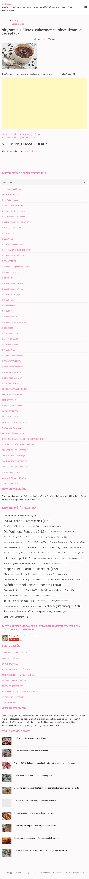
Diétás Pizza (7, 328)
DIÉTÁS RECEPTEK (10, 333)
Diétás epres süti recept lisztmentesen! (31, 751)
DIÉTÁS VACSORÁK (10, 383)
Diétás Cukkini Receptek (56, 537)
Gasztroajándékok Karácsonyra (46, 558)
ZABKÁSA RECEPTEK (11, 472)
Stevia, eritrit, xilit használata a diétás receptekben (35, 800)
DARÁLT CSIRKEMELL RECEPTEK (16, 222)
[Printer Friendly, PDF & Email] (44, 39)
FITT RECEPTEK (9, 400)
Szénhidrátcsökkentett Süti (57, 590)
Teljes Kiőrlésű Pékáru (45, 595)
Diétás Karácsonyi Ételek (13, 283)
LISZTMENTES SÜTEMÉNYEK (14, 422)
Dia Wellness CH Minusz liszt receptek (21, 526)
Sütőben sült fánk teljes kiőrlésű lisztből (31, 738)
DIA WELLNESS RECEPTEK (13, 228)
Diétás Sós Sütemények (12, 355)
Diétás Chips (7, 239)
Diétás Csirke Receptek (12, 244)
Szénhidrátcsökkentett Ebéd (64, 579)
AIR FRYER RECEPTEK (11, 189)
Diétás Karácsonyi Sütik (12, 289)
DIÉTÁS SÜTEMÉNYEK (11, 361)
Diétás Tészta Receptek (12, 367)
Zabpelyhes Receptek (18, 611)
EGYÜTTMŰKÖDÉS (10, 664)
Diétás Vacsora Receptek (74, 553)
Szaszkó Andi (18, 24)
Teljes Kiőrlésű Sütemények (14, 455)
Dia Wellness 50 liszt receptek (27, 521)
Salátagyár (7, 4)
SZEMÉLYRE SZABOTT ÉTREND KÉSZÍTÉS (20, 691)
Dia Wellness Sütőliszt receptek (62, 531)
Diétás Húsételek (37, 542)
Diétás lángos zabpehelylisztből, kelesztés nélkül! (35, 825)
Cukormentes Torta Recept (13, 216)
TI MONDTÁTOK (9, 703)
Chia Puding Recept (10, 200)
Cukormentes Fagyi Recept (13, 211)
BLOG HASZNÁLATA (11, 658)
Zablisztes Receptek (32, 606)
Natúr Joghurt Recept (43, 574)
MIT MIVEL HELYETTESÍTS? (14, 680)
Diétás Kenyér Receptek (12, 547)
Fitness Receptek (17, 558)
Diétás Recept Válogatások (42, 547)
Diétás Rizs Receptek (11, 344)
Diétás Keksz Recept (11, 294)
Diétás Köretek (8, 300)
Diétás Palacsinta (9, 317)
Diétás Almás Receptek (13, 537)
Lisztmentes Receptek (54, 563)
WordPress (79, 873)
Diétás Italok (7, 278)
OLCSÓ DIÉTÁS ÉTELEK (12, 428)
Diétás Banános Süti (34, 537)
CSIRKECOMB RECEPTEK (13, 205)
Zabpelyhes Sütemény (16, 617)
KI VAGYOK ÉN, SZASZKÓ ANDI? (16, 669)
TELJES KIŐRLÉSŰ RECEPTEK (15, 450)
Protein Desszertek (16, 579)
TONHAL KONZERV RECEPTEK (15, 467)
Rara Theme (56, 873)
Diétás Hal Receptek (10, 272)
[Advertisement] (44, 103)
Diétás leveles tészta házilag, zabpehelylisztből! (34, 775)
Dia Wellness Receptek (25, 532)
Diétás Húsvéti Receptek (14, 542)
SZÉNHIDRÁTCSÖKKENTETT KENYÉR (18, 444)
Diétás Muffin (8, 311)
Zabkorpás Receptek (11, 606)
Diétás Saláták (8, 350)
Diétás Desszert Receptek (13, 255)
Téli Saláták (42, 601)
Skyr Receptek (38, 579)
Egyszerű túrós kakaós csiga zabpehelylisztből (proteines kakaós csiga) (45, 763)
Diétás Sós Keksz (36, 553)
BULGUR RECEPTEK (10, 194)
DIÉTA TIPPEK (8, 233)
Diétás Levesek (8, 305)
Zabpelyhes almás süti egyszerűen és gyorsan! (34, 813)
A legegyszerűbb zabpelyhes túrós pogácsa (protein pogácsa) (41, 850)
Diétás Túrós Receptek (12, 372)
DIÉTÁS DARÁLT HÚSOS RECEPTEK (17, 250)
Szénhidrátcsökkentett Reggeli (20, 590)
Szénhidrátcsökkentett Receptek (32, 585)
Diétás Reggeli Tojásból (72, 547)
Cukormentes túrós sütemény (20, 515)
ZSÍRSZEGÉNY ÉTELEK (12, 483)
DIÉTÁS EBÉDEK (9, 261)
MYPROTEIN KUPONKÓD (12, 686)
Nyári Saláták (64, 574)
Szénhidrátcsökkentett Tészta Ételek (17, 595)
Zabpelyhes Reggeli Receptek (52, 611)
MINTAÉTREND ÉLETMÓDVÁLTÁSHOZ (18, 675)
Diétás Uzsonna (54, 553)
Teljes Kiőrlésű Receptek (19, 600)
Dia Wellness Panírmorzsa (52, 526)
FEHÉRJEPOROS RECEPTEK (14, 394)
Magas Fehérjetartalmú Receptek (31, 569)
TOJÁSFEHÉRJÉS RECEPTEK (14, 461)
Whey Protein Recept (61, 601)
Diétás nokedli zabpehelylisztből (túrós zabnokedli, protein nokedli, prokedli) (46, 788)
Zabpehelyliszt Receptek (62, 606)
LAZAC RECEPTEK (10, 411)
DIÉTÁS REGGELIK (10, 339)
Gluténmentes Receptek (73, 558)
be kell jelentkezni (32, 151)
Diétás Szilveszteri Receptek (14, 553)
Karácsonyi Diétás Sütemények (21, 563)
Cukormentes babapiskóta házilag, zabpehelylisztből (36, 838)
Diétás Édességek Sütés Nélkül (15, 267)
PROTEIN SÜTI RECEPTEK (13, 433)
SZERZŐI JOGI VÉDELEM (13, 697)
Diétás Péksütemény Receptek (15, 322)
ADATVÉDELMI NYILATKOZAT (15, 653)
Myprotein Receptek (16, 574)
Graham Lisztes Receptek (13, 405)
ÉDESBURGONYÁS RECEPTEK (14, 389)
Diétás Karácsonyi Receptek (67, 542)
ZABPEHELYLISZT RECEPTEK (14, 478)
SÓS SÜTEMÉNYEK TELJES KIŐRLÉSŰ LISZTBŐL (23, 439)
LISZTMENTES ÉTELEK (12, 417)
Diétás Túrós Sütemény (12, 378)
